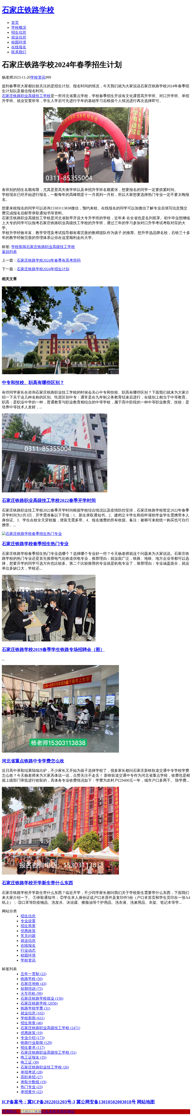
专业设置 (28, 921)
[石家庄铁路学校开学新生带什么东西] (60, 873)
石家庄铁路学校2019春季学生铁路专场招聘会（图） (53, 649)
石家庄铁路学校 (28, 10)
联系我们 (18, 52)
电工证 (30, 1062)
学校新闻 (18, 247)
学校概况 (18, 27)
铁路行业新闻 (36, 1043)
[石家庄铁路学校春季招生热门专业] (32, 534)
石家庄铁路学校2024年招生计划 (43, 269)
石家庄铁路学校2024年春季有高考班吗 (49, 260)
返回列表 (9, 252)
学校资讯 (37, 77)
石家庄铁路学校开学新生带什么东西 (37, 882)
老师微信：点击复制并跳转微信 (38, 1111)
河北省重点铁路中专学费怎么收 (33, 760)
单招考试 (32, 1072)
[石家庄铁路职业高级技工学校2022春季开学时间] (54, 491)
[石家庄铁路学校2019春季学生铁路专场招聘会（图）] (49, 640)
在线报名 (18, 47)
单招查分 (32, 1092)
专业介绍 (32, 1038)
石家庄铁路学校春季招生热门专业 (35, 543)
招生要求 (32, 1048)
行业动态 (28, 950)
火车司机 (32, 993)
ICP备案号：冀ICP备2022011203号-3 (38, 1101)
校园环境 (18, 42)
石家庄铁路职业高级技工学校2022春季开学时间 (49, 500)
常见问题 (28, 936)
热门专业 (32, 1087)
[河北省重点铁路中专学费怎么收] (60, 751)
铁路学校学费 (35, 1008)
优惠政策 (28, 931)
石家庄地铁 (33, 984)
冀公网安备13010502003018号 (106, 1101)
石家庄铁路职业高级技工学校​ (48, 1052)
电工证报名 (33, 1057)
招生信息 (18, 32)
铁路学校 (32, 979)
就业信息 (18, 37)
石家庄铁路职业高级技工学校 (26, 96)
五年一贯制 (33, 974)
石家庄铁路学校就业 (42, 998)
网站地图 (146, 1101)
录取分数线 (33, 1082)
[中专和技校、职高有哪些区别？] (60, 373)
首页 (15, 23)
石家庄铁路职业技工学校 (45, 1067)
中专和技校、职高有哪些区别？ (33, 382)
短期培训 (32, 989)
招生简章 (28, 926)
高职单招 (32, 1077)
